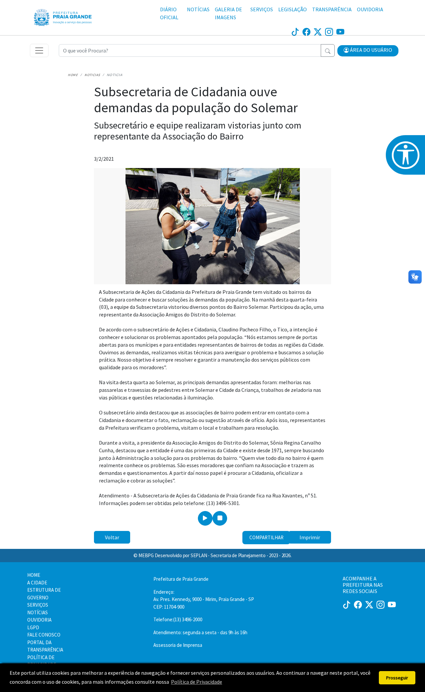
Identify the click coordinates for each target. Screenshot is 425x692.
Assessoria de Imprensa (177, 645)
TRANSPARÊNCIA (332, 9)
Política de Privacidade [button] (196, 681)
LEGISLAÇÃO (292, 9)
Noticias (92, 75)
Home (73, 75)
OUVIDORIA (370, 9)
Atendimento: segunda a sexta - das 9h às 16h (200, 632)
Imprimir (309, 537)
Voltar (112, 537)
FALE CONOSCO (43, 635)
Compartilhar (266, 537)
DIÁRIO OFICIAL (169, 13)
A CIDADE (37, 582)
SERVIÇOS (261, 9)
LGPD (33, 627)
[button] (367, 50)
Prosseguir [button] (397, 678)
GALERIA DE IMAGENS (228, 13)
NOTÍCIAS (198, 9)
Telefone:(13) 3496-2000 (177, 619)
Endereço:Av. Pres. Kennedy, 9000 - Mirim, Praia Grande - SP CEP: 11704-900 (203, 599)
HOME (33, 575)
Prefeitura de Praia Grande (181, 579)
